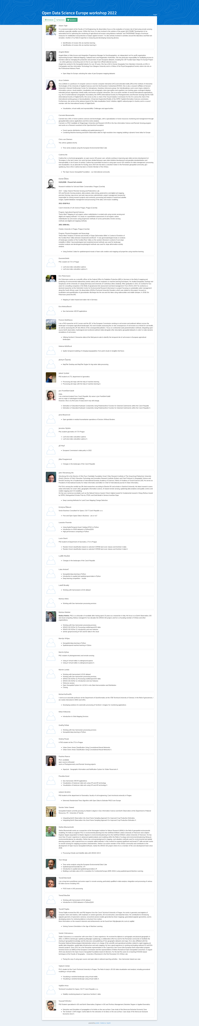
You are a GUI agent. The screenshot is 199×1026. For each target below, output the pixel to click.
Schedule (50, 20)
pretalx (97, 1023)
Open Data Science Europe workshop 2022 (79, 13)
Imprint (108, 1023)
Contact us (103, 1023)
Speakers (72, 20)
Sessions (61, 20)
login (155, 14)
